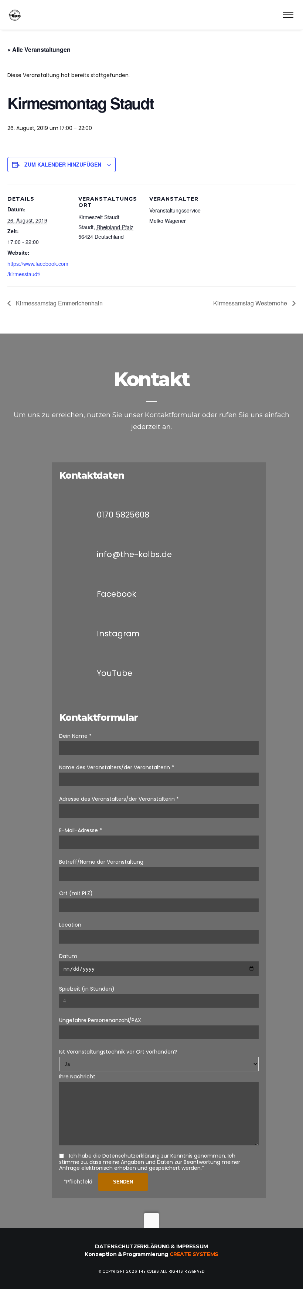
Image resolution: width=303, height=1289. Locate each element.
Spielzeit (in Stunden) (87, 988)
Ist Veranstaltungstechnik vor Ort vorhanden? (118, 1051)
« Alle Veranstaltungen (39, 49)
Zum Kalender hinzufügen (62, 164)
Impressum (192, 1246)
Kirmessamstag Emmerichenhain (58, 303)
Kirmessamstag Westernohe (251, 303)
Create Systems (194, 1254)
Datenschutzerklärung (132, 1246)
